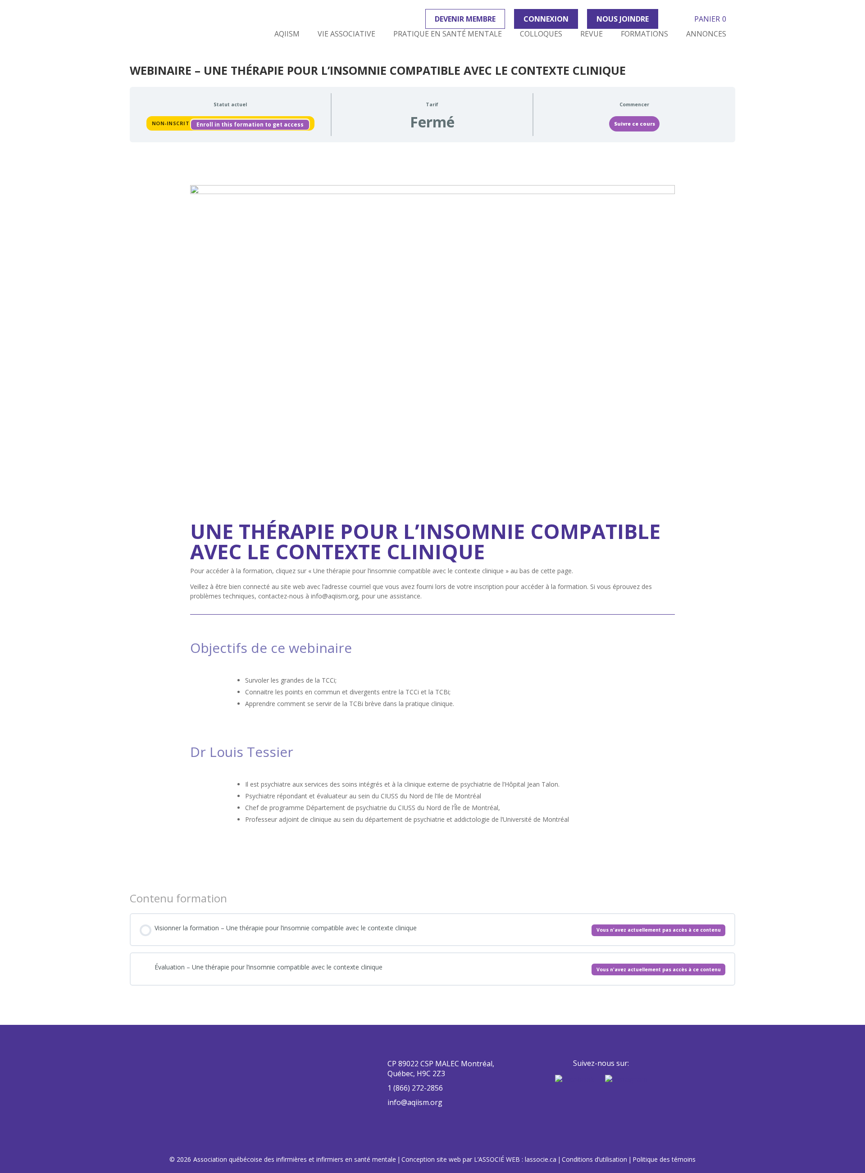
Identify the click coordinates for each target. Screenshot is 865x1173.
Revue (591, 34)
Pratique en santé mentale (447, 34)
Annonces (706, 34)
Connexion (546, 19)
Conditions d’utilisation (594, 1159)
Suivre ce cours (634, 124)
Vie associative (346, 34)
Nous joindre (622, 19)
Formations (644, 34)
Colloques (541, 34)
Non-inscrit (171, 123)
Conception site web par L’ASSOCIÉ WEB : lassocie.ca (478, 1159)
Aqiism (287, 34)
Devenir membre (465, 19)
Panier (710, 19)
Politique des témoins (664, 1159)
